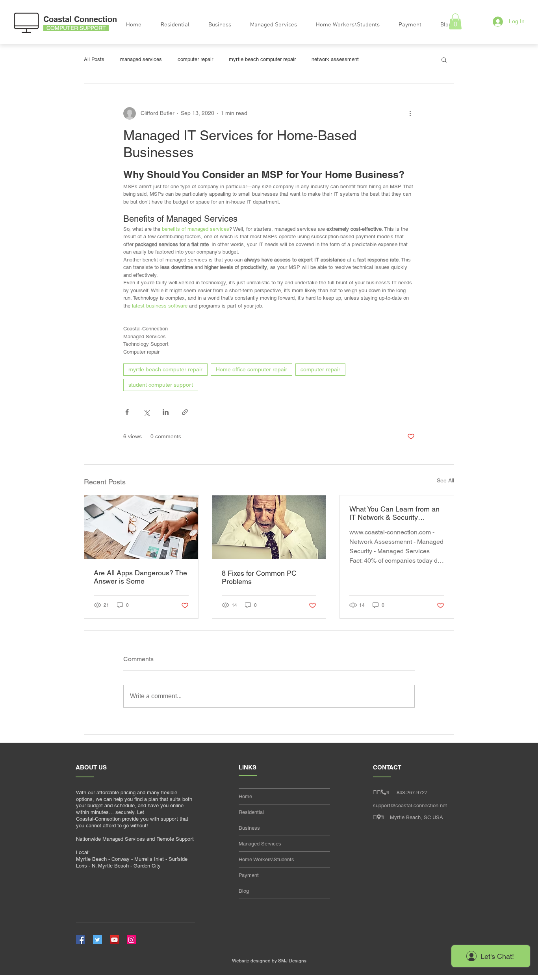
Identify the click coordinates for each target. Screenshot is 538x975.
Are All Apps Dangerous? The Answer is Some (140, 577)
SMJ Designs (292, 961)
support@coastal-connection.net (410, 805)
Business (249, 828)
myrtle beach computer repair (262, 59)
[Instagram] (131, 939)
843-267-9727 (412, 792)
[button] (444, 59)
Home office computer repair (251, 369)
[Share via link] (185, 412)
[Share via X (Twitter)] (146, 412)
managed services (141, 59)
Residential (251, 812)
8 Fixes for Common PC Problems (259, 577)
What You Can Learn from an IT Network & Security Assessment (394, 513)
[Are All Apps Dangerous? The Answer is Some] (141, 527)
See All (445, 480)
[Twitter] (97, 939)
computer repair (195, 59)
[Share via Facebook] (127, 412)
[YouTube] (114, 939)
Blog (244, 891)
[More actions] (410, 113)
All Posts (94, 59)
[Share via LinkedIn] (165, 412)
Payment (249, 875)
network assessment (335, 59)
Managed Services (260, 844)
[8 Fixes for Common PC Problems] (269, 527)
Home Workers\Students (266, 859)
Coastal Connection (80, 19)
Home (245, 796)
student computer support (160, 385)
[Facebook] (80, 939)
